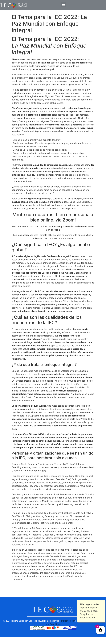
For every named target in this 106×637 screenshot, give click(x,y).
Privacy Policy (68, 621)
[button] (63, 4)
